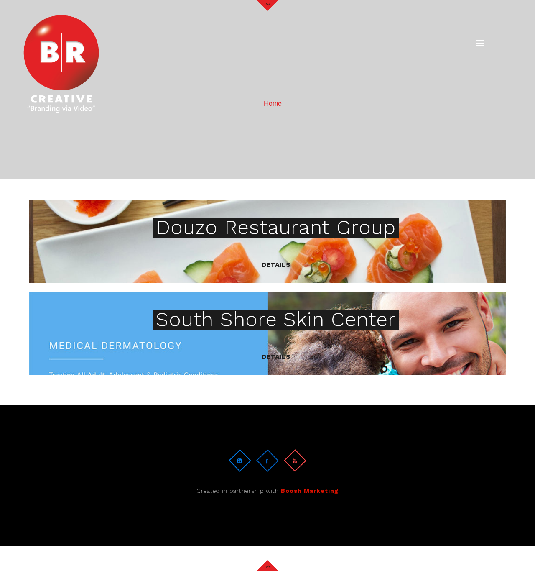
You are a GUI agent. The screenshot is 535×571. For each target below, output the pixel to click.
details (276, 265)
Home (273, 103)
